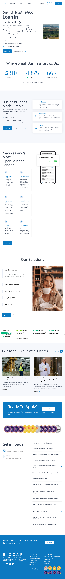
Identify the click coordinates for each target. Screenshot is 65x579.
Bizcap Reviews (33, 557)
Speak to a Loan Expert (48, 410)
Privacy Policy (33, 565)
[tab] (17, 268)
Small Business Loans (35, 555)
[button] (13, 3)
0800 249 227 (10, 447)
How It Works (33, 559)
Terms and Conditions (35, 567)
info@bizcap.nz (9, 452)
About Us (32, 561)
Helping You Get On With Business (25, 348)
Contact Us (32, 563)
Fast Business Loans (34, 553)
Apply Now (49, 539)
